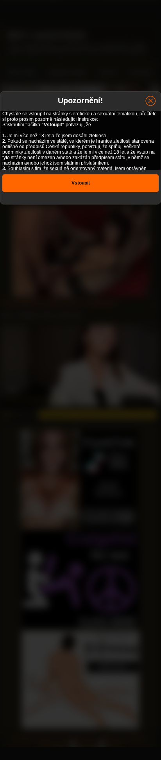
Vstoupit (81, 183)
